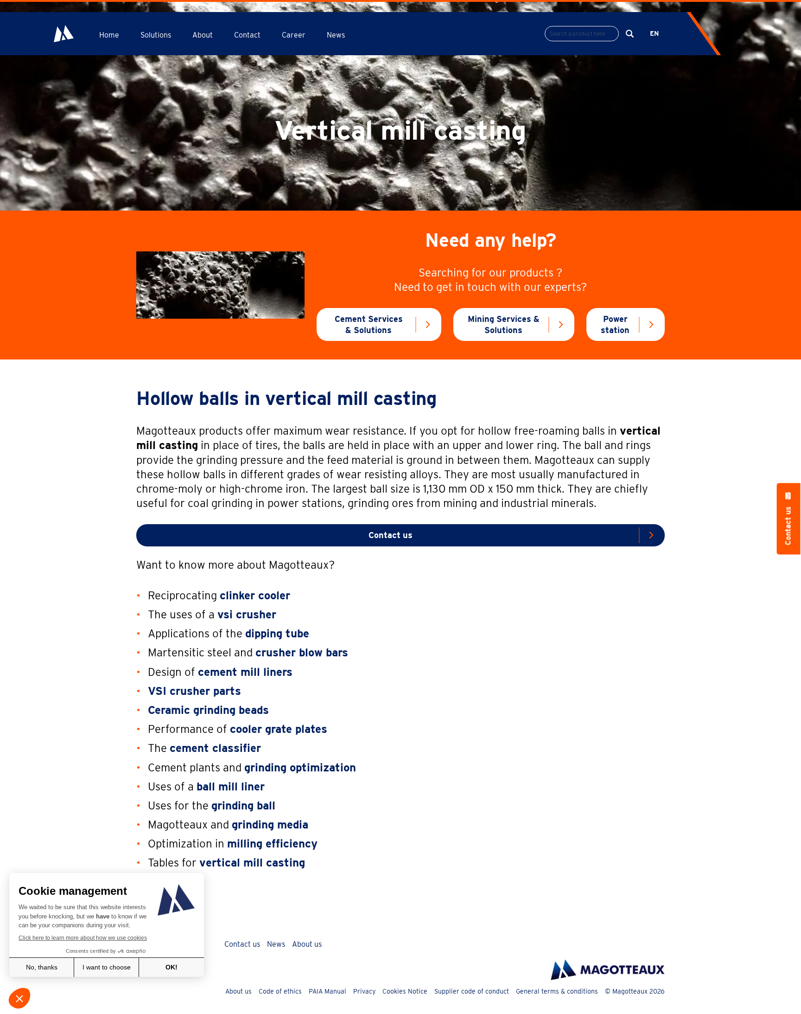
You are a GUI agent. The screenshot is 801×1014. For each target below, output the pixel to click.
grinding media (270, 824)
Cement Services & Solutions (369, 324)
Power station (615, 324)
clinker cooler (255, 595)
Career (293, 35)
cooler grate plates (278, 729)
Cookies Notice (404, 991)
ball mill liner (231, 786)
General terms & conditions (557, 991)
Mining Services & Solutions (504, 324)
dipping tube (277, 633)
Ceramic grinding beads (208, 710)
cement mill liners (245, 672)
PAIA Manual (327, 991)
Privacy (364, 991)
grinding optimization (300, 767)
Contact (247, 35)
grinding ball (243, 805)
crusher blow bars (301, 652)
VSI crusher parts (194, 691)
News (336, 35)
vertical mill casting (252, 862)
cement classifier (215, 748)
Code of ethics (280, 991)
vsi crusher (246, 614)
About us (307, 944)
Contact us (391, 535)
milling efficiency (272, 843)
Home (109, 35)
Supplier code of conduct (471, 991)
